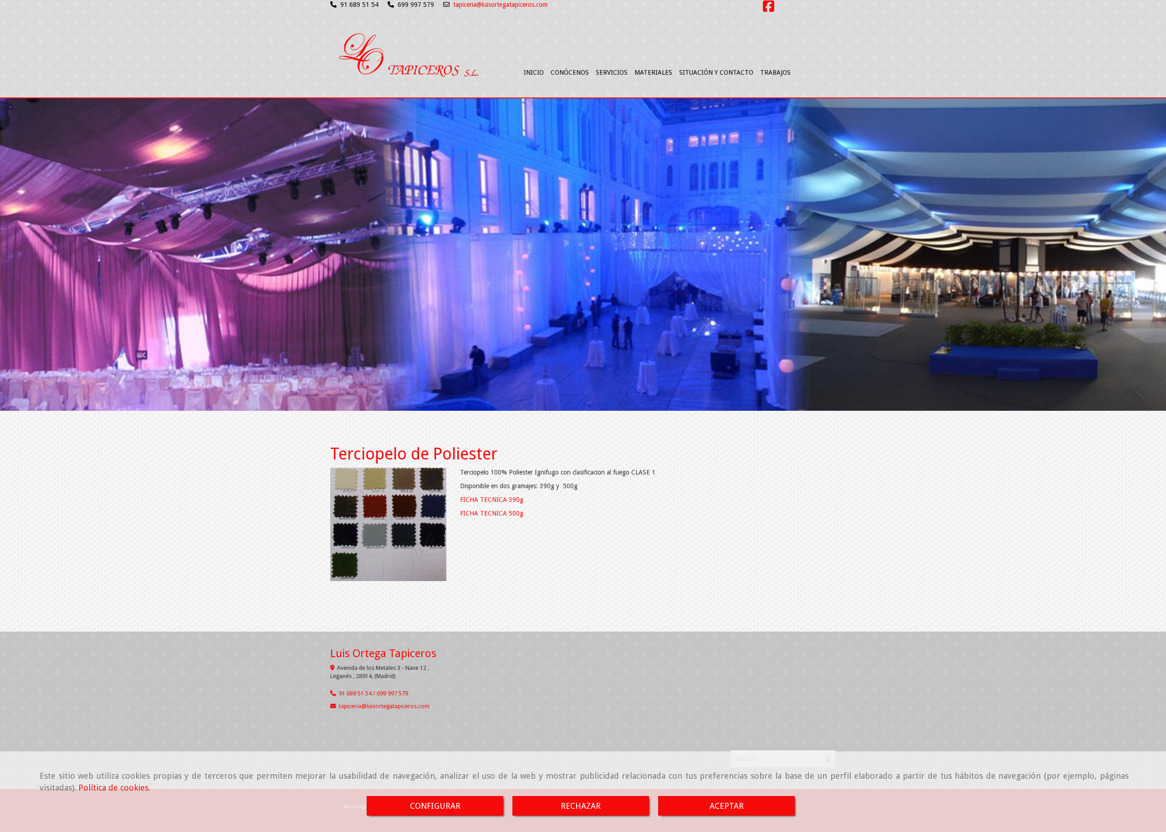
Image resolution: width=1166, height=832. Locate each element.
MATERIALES (653, 72)
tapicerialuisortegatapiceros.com (384, 706)
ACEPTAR (727, 806)
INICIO (534, 72)
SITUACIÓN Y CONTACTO (716, 72)
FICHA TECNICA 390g (491, 499)
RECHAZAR (581, 806)
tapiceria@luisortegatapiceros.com (500, 4)
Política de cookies (113, 787)
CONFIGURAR (435, 806)
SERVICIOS (612, 72)
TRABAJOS (775, 72)
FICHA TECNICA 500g (491, 513)
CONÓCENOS (570, 72)
